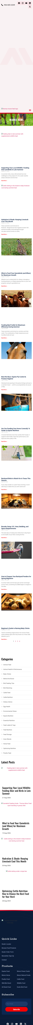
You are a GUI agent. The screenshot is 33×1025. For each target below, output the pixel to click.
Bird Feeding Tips (8, 683)
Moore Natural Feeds (23, 975)
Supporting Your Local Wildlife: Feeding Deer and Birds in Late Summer (15, 169)
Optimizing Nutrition (9, 748)
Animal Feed (7, 665)
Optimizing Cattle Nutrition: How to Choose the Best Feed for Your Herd (15, 893)
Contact (4, 960)
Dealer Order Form (8, 952)
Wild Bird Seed (6, 983)
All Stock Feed (6, 987)
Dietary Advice (7, 702)
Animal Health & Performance (12, 669)
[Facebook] (19, 3)
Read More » (4, 180)
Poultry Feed (7, 753)
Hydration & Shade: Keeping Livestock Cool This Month (15, 860)
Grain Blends (7, 739)
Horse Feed (6, 744)
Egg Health (6, 706)
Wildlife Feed (21, 983)
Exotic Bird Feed (22, 987)
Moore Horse (6, 975)
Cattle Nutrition (8, 697)
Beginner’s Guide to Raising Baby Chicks (15, 628)
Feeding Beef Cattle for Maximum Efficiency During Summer (13, 326)
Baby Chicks (7, 674)
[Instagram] (22, 3)
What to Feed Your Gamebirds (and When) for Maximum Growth (16, 274)
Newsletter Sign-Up (8, 956)
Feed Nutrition (7, 730)
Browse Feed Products (9, 948)
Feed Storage (7, 734)
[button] (30, 110)
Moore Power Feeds (23, 971)
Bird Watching (7, 688)
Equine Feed (6, 971)
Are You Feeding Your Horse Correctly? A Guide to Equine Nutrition (15, 429)
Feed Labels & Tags (9, 725)
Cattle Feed (6, 692)
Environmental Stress (10, 711)
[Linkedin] (30, 3)
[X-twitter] (30, 7)
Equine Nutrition (8, 716)
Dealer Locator (6, 944)
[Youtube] (26, 3)
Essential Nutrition (9, 720)
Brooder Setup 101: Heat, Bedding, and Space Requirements (14, 527)
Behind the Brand (8, 679)
